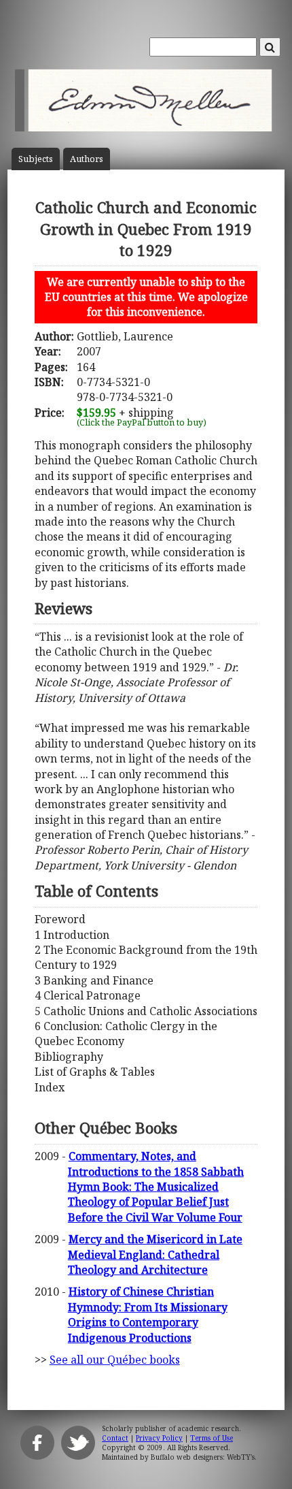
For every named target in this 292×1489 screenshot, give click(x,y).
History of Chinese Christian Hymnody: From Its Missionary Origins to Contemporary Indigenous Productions (147, 1314)
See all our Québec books (115, 1359)
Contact (115, 1438)
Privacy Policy (159, 1438)
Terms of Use (211, 1438)
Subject (35, 159)
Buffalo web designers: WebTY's (203, 1457)
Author (86, 159)
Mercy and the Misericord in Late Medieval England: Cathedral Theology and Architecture (155, 1254)
